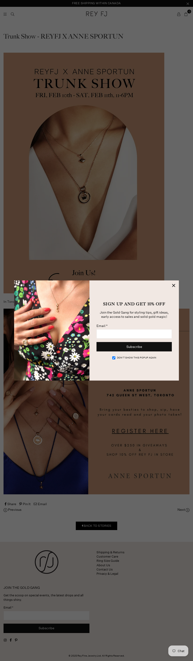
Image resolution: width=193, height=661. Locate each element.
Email (102, 326)
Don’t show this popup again (136, 357)
